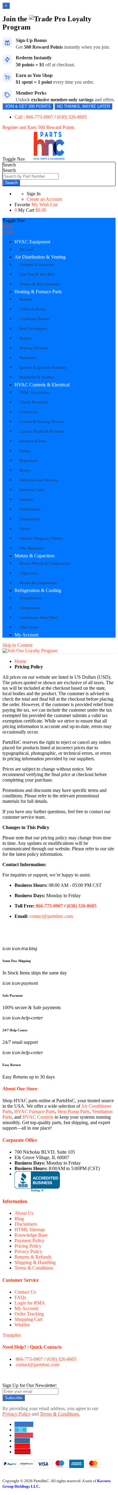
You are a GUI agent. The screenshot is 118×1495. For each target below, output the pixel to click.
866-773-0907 (49, 905)
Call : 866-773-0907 (34, 117)
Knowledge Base (31, 1235)
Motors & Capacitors (34, 555)
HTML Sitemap (30, 1229)
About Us (24, 1213)
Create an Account (44, 199)
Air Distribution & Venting (40, 257)
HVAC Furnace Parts (34, 1111)
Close (7, 225)
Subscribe (13, 1398)
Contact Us (25, 1292)
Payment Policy (29, 1240)
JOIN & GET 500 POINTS (28, 106)
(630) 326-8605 (72, 117)
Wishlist (22, 1324)
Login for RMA (30, 1302)
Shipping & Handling (35, 1262)
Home (20, 661)
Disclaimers (26, 1224)
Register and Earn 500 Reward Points (38, 127)
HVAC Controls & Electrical (42, 384)
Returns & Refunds (33, 1257)
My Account (26, 634)
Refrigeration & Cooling (38, 590)
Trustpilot (11, 1335)
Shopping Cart (28, 1319)
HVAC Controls (38, 1117)
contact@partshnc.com (51, 916)
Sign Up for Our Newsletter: (29, 1385)
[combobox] (31, 176)
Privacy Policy (28, 1251)
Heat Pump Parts (73, 1111)
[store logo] (49, 159)
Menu (8, 231)
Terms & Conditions (34, 1267)
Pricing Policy (28, 1246)
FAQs (20, 1297)
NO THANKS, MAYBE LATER (83, 106)
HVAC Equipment (32, 241)
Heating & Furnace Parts (38, 291)
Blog (19, 1218)
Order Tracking (29, 1313)
